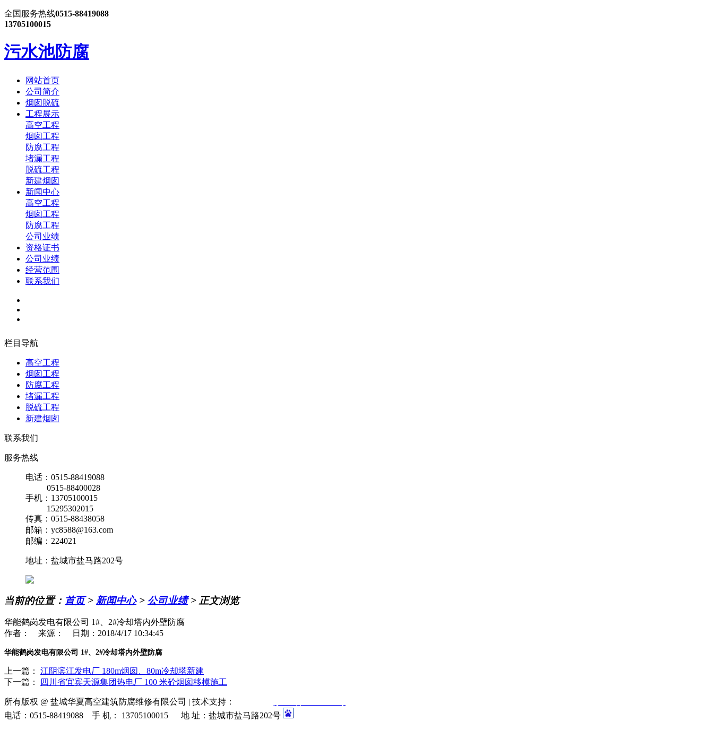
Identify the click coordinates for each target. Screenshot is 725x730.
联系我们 (42, 280)
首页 (75, 600)
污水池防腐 (46, 51)
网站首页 (42, 80)
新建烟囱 (42, 180)
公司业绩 (42, 236)
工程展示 (42, 113)
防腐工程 (42, 147)
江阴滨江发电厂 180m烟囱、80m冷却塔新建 (122, 670)
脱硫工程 (42, 169)
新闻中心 (42, 191)
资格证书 (42, 247)
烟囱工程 (42, 136)
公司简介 (42, 91)
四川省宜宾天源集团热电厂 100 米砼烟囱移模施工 (133, 681)
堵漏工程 (42, 158)
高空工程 (42, 124)
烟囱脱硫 (42, 102)
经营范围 (42, 269)
